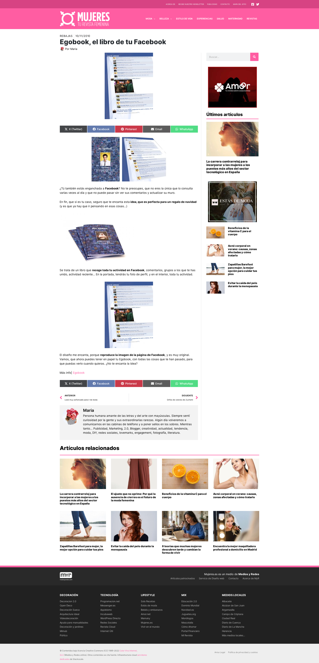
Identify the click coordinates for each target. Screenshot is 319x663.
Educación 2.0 (189, 601)
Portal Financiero (190, 631)
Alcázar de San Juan (233, 605)
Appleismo (106, 609)
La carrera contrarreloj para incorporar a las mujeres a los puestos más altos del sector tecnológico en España (228, 167)
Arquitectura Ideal (69, 614)
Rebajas (66, 36)
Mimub (63, 631)
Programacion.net (110, 601)
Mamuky (145, 618)
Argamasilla (228, 609)
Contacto (225, 4)
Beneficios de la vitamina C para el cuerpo (239, 231)
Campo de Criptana (232, 614)
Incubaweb (106, 614)
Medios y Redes (248, 574)
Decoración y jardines (71, 626)
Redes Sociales (108, 622)
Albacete (227, 601)
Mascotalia (187, 622)
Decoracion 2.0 (68, 601)
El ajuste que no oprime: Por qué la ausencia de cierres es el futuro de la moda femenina (133, 497)
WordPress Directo (110, 618)
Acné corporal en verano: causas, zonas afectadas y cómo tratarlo (242, 250)
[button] (153, 19)
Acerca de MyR (251, 578)
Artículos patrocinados (182, 578)
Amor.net (146, 614)
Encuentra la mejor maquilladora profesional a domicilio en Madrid (235, 548)
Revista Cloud (107, 626)
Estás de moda (149, 605)
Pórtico (63, 635)
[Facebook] (252, 4)
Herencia (227, 631)
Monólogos (187, 618)
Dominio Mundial (190, 605)
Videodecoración (69, 618)
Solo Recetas (148, 601)
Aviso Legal (219, 652)
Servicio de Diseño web (211, 578)
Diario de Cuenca (231, 622)
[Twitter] (257, 4)
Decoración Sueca (70, 609)
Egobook (79, 372)
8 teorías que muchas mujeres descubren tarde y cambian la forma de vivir (182, 549)
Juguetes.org (188, 614)
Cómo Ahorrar (188, 626)
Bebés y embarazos (151, 609)
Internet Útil (106, 631)
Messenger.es (107, 605)
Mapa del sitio (239, 4)
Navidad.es (187, 609)
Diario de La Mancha (233, 626)
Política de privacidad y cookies (243, 652)
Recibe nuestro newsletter (191, 4)
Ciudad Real (228, 618)
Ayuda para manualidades (74, 622)
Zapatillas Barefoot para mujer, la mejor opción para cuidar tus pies (242, 269)
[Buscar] (254, 57)
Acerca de (170, 4)
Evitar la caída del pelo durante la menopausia (243, 284)
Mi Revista (187, 635)
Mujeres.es (147, 622)
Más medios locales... (233, 635)
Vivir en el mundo (150, 626)
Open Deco (66, 605)
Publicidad (212, 4)
